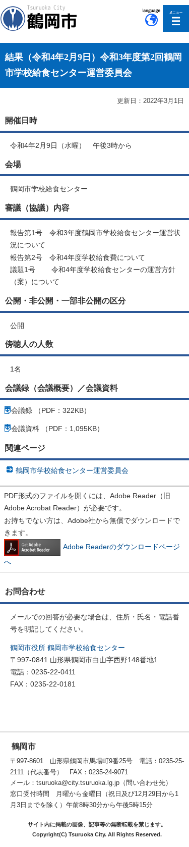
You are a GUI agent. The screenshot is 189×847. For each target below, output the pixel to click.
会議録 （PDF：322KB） (51, 410)
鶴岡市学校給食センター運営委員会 (72, 470)
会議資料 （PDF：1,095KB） (57, 429)
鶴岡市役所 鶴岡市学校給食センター (67, 648)
